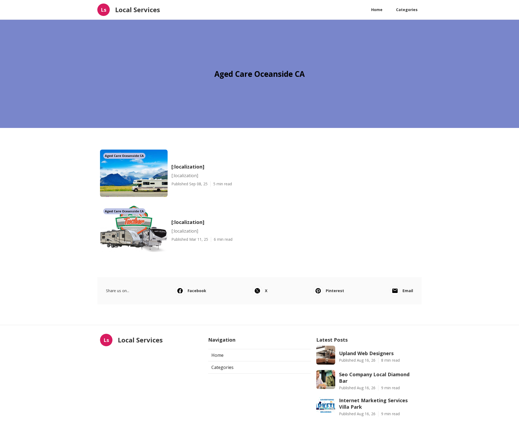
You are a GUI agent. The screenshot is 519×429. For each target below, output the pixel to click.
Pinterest (335, 290)
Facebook (197, 290)
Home (376, 9)
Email (407, 290)
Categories (407, 9)
